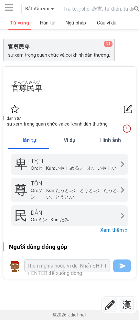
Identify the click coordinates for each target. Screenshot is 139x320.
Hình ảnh (110, 140)
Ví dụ (69, 140)
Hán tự (28, 140)
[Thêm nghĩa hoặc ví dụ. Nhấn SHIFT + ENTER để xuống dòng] (67, 265)
